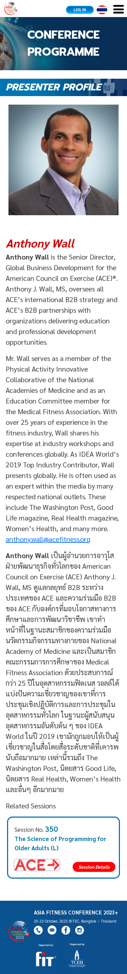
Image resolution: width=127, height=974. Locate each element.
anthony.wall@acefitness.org (48, 539)
